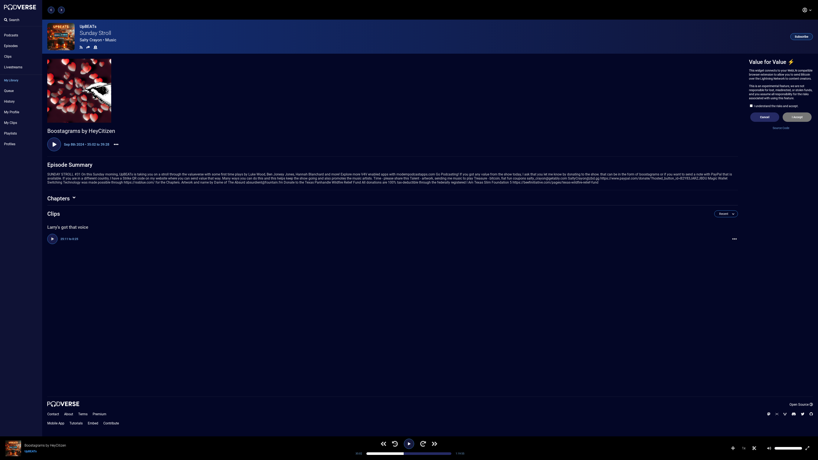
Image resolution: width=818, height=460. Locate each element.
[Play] (409, 444)
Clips (8, 57)
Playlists (10, 133)
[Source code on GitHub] (811, 414)
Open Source (799, 404)
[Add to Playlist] (733, 448)
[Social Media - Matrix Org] (776, 414)
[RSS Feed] (81, 47)
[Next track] (434, 444)
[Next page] (61, 10)
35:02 (359, 453)
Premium (99, 414)
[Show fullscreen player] (807, 448)
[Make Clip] (754, 448)
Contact (53, 414)
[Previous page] (51, 10)
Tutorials (76, 423)
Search (14, 20)
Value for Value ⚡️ (771, 62)
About (68, 414)
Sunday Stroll (95, 33)
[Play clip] (54, 144)
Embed (93, 423)
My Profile (11, 112)
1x (744, 448)
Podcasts (11, 35)
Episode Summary (69, 165)
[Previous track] (383, 444)
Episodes (11, 46)
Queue (9, 91)
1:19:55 (460, 453)
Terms (83, 414)
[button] (807, 10)
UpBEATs (88, 26)
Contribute (111, 423)
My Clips (10, 123)
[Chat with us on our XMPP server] (784, 414)
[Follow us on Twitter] (802, 414)
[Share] (88, 47)
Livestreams (13, 67)
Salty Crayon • (98, 39)
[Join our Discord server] (794, 414)
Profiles (9, 144)
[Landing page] (20, 7)
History (9, 101)
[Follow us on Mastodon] (768, 414)
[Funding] (95, 47)
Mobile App (55, 423)
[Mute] (769, 448)
